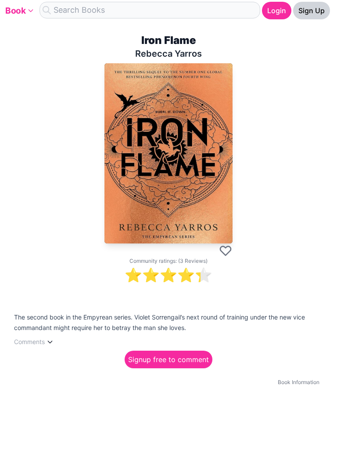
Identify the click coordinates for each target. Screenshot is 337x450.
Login (276, 10)
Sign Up (311, 10)
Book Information (298, 382)
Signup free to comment (168, 359)
